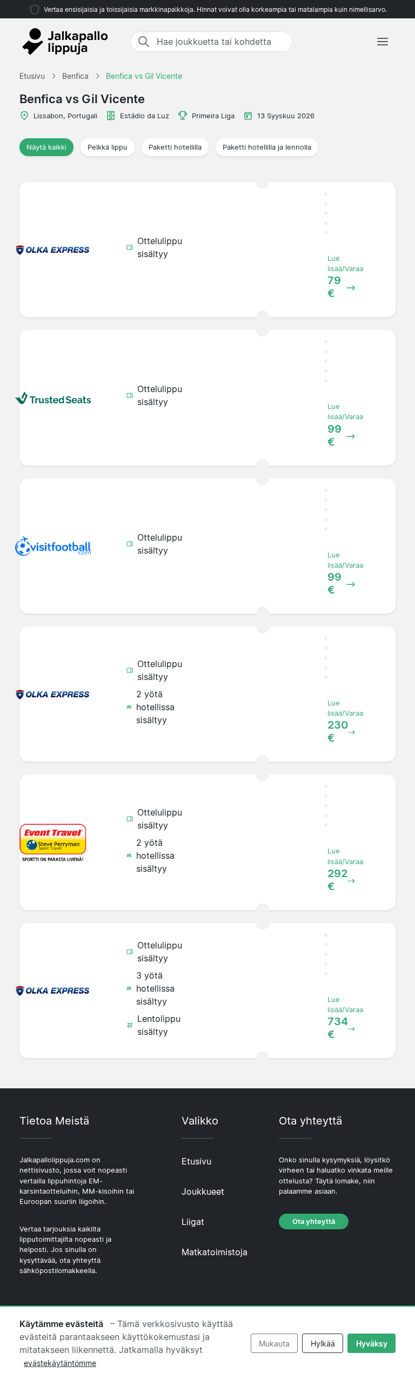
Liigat (193, 1221)
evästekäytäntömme (60, 1363)
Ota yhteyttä (313, 1221)
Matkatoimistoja (214, 1252)
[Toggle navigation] (383, 41)
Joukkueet (203, 1191)
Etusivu (196, 1161)
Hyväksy (371, 1343)
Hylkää (323, 1343)
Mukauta (274, 1343)
